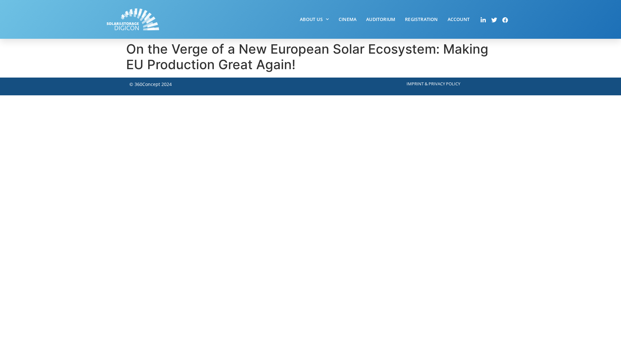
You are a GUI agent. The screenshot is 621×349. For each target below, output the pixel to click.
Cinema (347, 19)
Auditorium (380, 19)
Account (459, 19)
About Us (311, 19)
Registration (421, 19)
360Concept (147, 84)
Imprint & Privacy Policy (433, 84)
